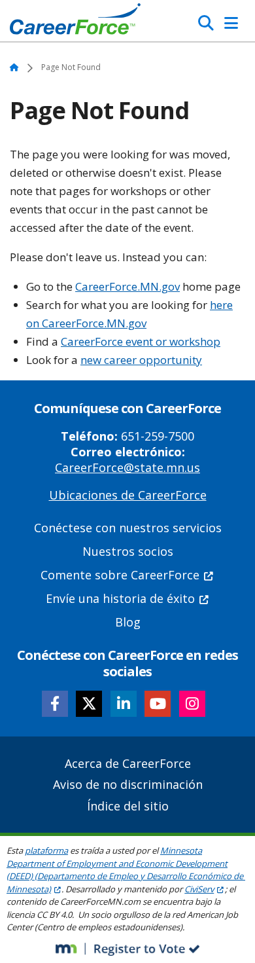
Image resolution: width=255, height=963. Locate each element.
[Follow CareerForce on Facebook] (55, 704)
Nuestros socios (127, 551)
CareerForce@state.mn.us (127, 467)
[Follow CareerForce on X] (89, 704)
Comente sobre (120, 575)
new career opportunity (141, 359)
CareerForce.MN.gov (127, 286)
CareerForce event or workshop (140, 341)
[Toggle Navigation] (231, 23)
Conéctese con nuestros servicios (128, 528)
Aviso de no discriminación (128, 784)
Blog (128, 622)
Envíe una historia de (120, 598)
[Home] (75, 22)
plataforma (46, 850)
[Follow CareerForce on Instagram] (192, 704)
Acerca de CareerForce (128, 763)
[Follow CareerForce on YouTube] (157, 704)
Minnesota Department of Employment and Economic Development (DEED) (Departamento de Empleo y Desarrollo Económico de (125, 870)
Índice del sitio (128, 806)
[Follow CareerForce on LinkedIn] (123, 704)
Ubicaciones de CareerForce (128, 495)
